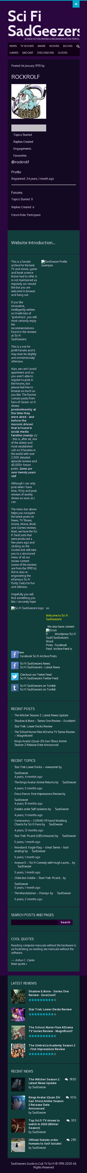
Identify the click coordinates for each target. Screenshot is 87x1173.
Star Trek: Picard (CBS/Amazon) (34, 836)
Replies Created (23, 141)
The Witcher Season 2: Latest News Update (41, 715)
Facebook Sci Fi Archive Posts (38, 656)
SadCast (27, 52)
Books (67, 46)
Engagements (22, 148)
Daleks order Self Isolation (30, 809)
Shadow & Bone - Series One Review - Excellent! (49, 993)
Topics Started (22, 135)
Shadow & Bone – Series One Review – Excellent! (44, 721)
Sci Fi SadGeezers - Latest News (39, 667)
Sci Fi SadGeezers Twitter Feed (38, 678)
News (13, 46)
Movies (54, 46)
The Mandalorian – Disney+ (31, 893)
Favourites (19, 155)
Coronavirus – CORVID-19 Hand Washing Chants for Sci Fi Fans (40, 822)
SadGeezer (39, 1087)
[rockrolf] (28, 122)
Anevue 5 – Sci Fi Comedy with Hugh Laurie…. (42, 862)
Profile (17, 128)
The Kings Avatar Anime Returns (34, 782)
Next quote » (19, 964)
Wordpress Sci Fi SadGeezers (64, 635)
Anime (41, 46)
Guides (62, 52)
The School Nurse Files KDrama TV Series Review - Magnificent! (51, 1029)
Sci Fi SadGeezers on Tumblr (37, 689)
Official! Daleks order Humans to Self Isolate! (45, 1141)
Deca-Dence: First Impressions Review (38, 794)
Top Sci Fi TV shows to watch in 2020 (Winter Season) (44, 1124)
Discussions (45, 52)
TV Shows (27, 46)
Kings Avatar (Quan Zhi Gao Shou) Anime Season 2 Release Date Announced (40, 743)
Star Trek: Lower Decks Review (33, 726)
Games (14, 52)
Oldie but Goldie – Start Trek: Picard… (38, 878)
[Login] (76, 4)
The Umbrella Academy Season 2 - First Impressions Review (52, 1047)
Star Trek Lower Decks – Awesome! (36, 767)
